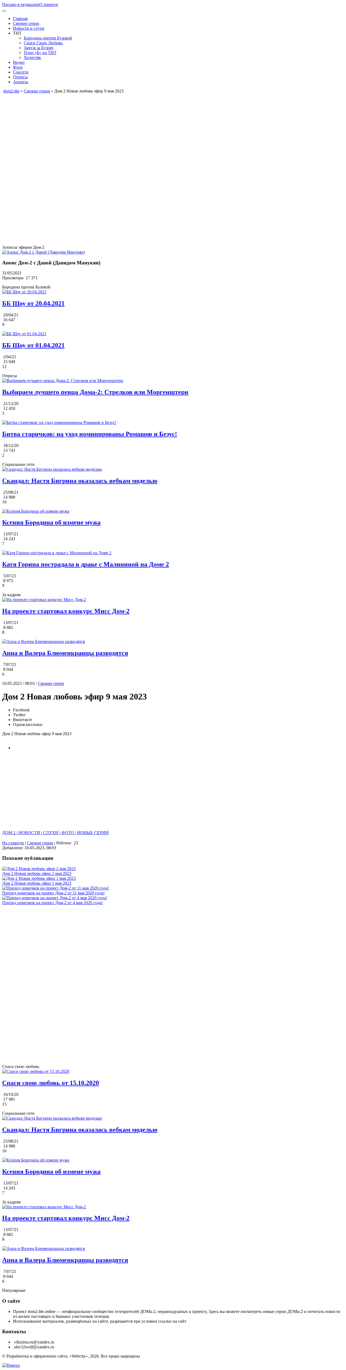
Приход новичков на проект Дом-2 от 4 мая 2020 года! (52, 902)
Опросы (20, 77)
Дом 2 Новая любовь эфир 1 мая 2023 (36, 883)
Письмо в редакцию (20, 4)
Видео (19, 62)
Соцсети (21, 72)
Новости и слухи (28, 28)
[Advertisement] (164, 131)
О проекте (48, 4)
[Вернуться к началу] (11, 1365)
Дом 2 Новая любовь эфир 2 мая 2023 (36, 873)
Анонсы (20, 81)
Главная (20, 18)
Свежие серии (26, 23)
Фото (18, 67)
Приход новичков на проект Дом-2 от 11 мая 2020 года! (53, 893)
